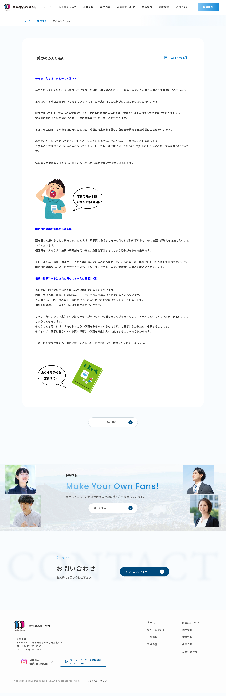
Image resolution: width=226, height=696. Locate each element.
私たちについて (68, 7)
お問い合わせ (183, 7)
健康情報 (164, 7)
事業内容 (105, 7)
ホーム (48, 7)
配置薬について (126, 7)
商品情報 (147, 7)
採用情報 (208, 7)
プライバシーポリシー (98, 680)
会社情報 (88, 7)
